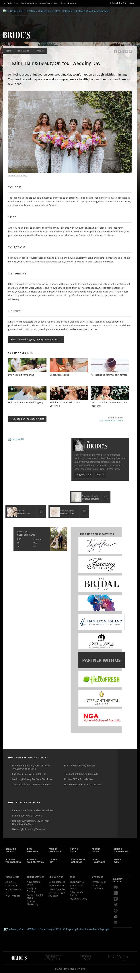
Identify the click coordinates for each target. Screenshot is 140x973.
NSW (19, 539)
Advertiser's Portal (76, 894)
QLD (35, 542)
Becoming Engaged (10, 850)
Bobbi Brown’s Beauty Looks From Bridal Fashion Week (30, 822)
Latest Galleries (56, 889)
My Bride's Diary (11, 3)
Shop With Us (77, 882)
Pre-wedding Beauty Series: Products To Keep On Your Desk (32, 767)
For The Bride (23, 51)
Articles (40, 51)
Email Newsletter (118, 922)
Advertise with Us (13, 891)
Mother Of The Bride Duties (78, 779)
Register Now (84, 474)
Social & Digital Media (35, 896)
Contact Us (11, 885)
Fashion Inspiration (55, 850)
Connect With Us (117, 880)
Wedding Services (29, 3)
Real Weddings (32, 850)
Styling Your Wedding (121, 850)
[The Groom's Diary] (85, 958)
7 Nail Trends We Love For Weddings (31, 784)
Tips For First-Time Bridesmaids (81, 774)
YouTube (118, 916)
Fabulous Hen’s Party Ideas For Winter (32, 810)
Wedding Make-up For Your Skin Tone (32, 779)
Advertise (72, 3)
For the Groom (96, 850)
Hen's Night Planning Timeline (28, 829)
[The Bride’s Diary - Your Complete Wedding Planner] (19, 958)
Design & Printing (31, 890)
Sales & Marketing (32, 903)
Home (8, 51)
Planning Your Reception (35, 861)
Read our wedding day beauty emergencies (34, 339)
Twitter (118, 905)
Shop (63, 3)
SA (18, 546)
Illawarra (37, 539)
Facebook (118, 893)
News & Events (45, 3)
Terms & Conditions (97, 887)
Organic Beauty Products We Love (82, 784)
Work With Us (12, 896)
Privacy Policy (99, 882)
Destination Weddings (78, 861)
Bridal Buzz (118, 887)
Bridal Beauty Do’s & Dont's (27, 815)
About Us (10, 882)
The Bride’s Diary (16, 35)
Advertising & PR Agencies (57, 894)
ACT (19, 542)
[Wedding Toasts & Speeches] (53, 958)
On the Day (53, 861)
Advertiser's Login (33, 883)
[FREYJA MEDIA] (118, 958)
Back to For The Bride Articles (28, 419)
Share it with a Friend (113, 420)
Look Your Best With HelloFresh (29, 774)
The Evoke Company (17, 175)
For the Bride (74, 850)
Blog (56, 3)
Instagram (118, 899)
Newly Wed (117, 861)
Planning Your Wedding (13, 861)
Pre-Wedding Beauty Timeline (80, 765)
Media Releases (56, 882)
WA (34, 546)
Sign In (100, 474)
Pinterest (118, 910)
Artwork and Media (76, 887)
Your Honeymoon (99, 861)
